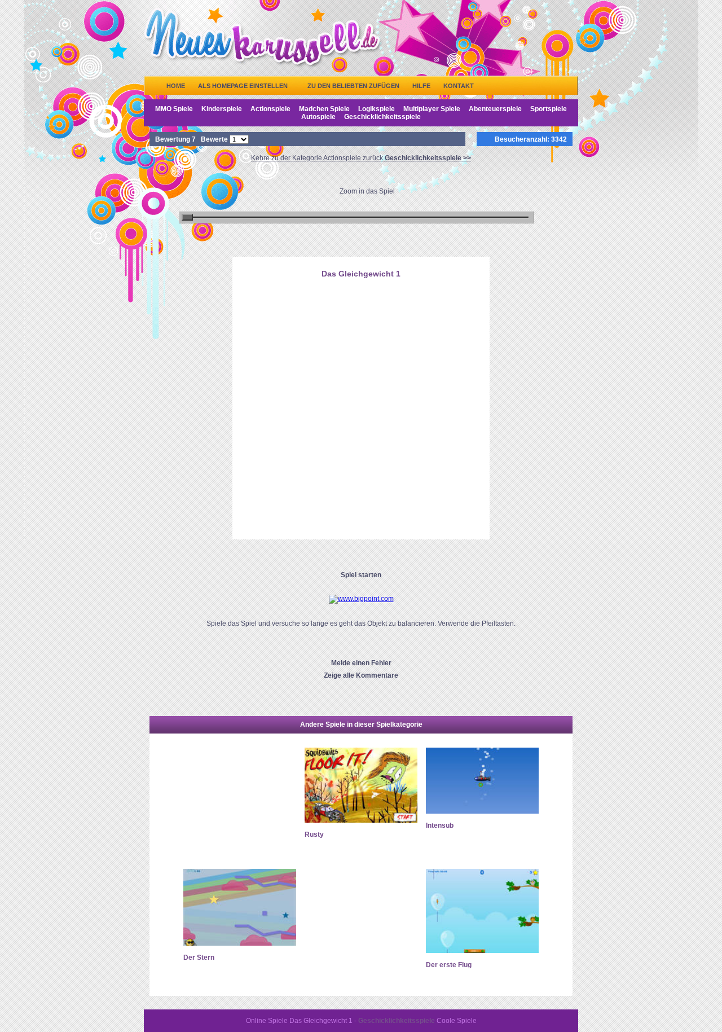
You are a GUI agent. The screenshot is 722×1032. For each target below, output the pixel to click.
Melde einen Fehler (361, 663)
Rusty (314, 834)
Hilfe (421, 85)
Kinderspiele (221, 109)
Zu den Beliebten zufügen (353, 85)
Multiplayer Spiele (431, 109)
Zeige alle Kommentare (361, 675)
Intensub (440, 825)
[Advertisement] (361, 340)
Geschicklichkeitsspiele (382, 117)
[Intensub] (482, 811)
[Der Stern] (239, 943)
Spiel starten (361, 575)
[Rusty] (361, 820)
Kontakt (458, 85)
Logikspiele (376, 109)
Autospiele (318, 117)
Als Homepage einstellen (243, 85)
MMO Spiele (174, 109)
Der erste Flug (449, 965)
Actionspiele (270, 109)
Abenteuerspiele (495, 109)
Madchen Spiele (324, 109)
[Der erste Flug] (482, 951)
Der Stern (198, 957)
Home (175, 85)
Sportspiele (548, 109)
